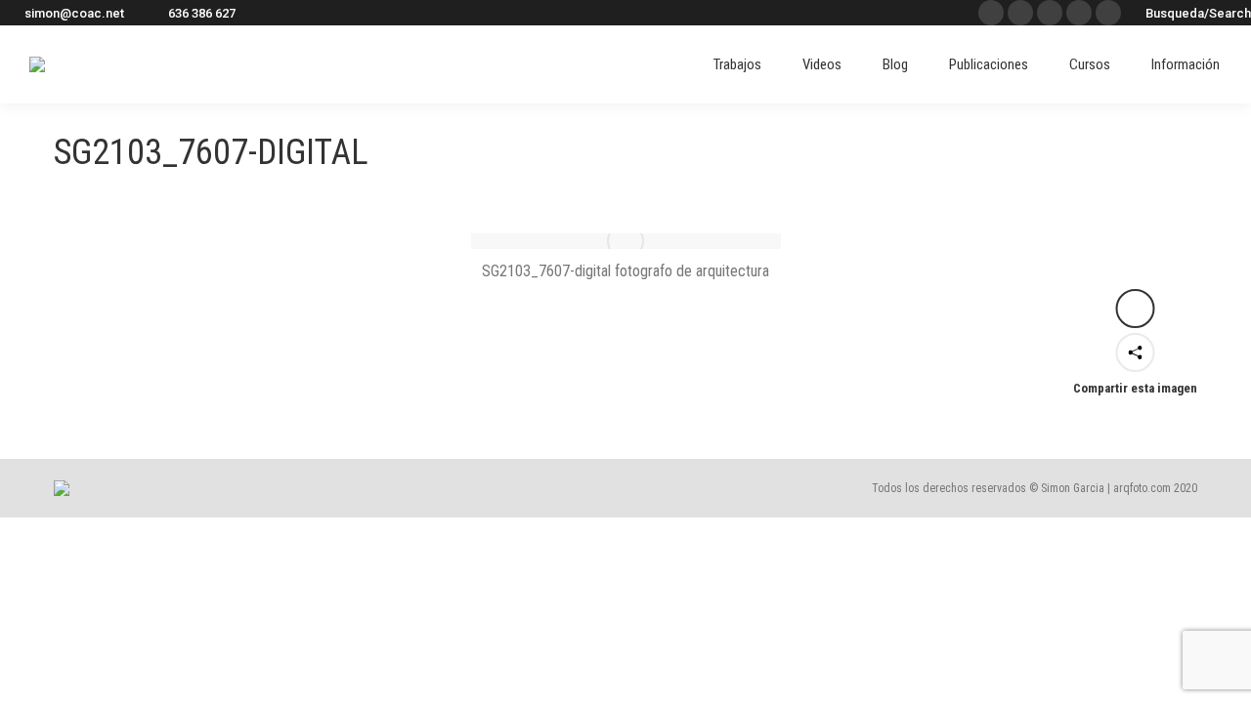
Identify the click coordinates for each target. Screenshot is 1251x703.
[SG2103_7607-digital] (626, 241)
